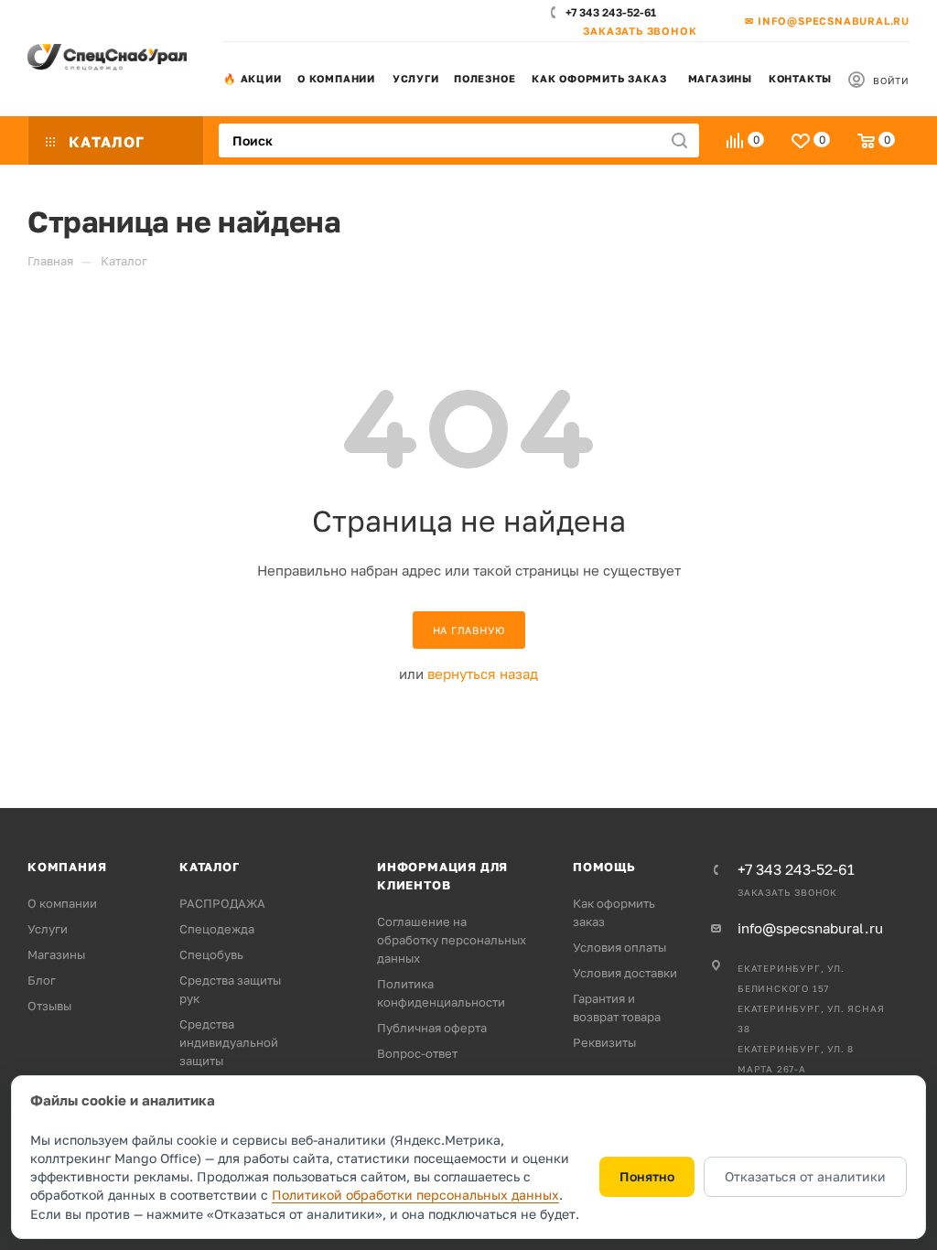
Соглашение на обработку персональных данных (451, 939)
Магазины (720, 78)
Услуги (416, 78)
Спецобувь (211, 954)
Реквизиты (604, 1042)
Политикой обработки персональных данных (415, 1194)
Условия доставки (625, 972)
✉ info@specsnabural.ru (827, 21)
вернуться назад (482, 673)
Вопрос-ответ (417, 1053)
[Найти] (679, 140)
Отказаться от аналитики (805, 1176)
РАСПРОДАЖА (222, 903)
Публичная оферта (432, 1027)
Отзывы (49, 1005)
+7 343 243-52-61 (610, 12)
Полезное (484, 78)
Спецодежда (216, 928)
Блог (41, 980)
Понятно (646, 1176)
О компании (336, 78)
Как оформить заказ (599, 78)
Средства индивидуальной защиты (228, 1042)
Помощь (604, 866)
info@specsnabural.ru (810, 928)
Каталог (209, 866)
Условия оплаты (619, 947)
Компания (66, 866)
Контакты (800, 78)
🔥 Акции (252, 78)
